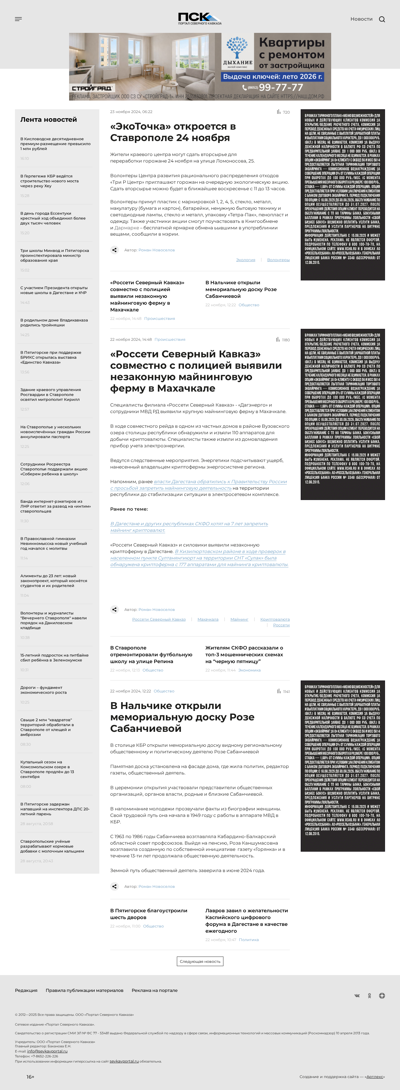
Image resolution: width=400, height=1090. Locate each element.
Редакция (26, 990)
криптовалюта (275, 619)
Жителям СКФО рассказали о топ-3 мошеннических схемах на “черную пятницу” (244, 654)
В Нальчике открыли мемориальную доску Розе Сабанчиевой (241, 289)
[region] (56, 499)
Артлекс (375, 1076)
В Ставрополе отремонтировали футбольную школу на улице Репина (151, 654)
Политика (249, 940)
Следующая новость (200, 961)
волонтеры (278, 259)
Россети (281, 625)
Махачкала (208, 619)
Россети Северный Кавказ (159, 619)
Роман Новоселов (157, 250)
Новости (361, 19)
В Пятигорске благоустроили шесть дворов (148, 914)
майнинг (239, 619)
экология (245, 259)
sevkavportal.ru (124, 1061)
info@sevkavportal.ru (47, 1051)
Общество (249, 305)
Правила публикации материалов (85, 990)
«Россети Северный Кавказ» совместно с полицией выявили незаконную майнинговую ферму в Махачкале (147, 296)
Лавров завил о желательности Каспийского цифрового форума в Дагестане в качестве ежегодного (246, 921)
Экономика (249, 670)
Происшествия (159, 318)
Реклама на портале (155, 990)
